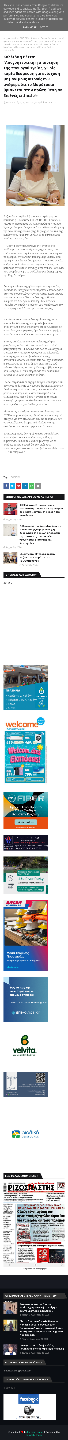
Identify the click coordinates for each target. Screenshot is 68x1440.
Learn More (28, 27)
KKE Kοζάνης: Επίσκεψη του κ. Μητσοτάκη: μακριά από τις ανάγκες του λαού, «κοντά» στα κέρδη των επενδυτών (41, 510)
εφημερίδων (44, 1268)
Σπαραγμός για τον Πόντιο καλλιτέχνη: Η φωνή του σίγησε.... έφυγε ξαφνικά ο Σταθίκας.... (40, 1307)
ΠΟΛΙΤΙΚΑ (24, 38)
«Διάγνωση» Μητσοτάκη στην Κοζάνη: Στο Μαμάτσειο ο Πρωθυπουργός (37, 557)
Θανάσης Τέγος (13, 102)
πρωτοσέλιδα (30, 1268)
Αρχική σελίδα (10, 38)
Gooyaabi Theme (34, 1435)
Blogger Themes (35, 1432)
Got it (44, 27)
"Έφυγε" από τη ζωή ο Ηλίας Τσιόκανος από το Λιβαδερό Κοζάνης (42, 1347)
